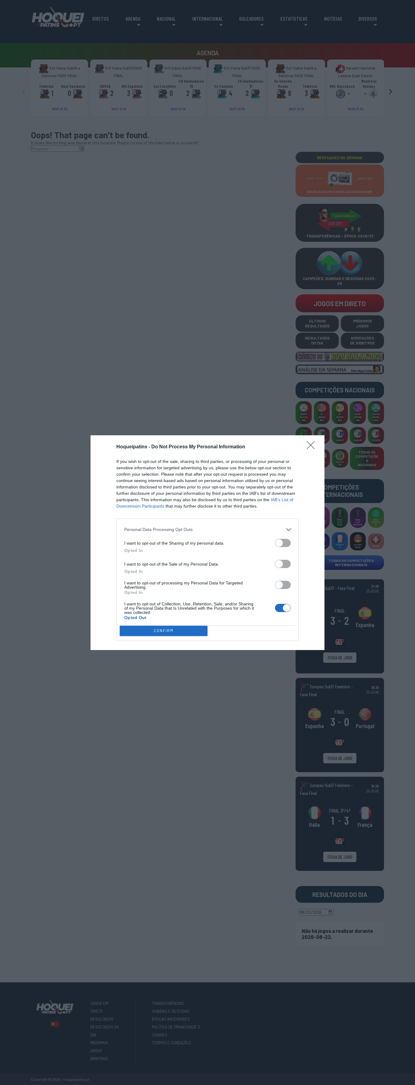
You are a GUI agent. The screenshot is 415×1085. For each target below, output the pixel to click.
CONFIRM (163, 630)
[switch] (283, 543)
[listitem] (207, 529)
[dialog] (207, 542)
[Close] (312, 447)
